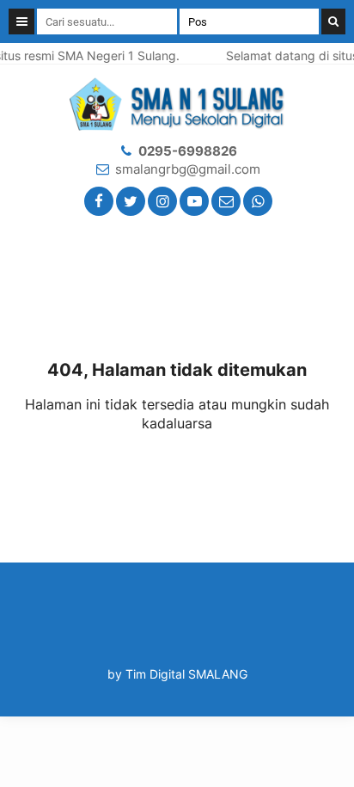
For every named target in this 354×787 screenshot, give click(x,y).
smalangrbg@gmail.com (187, 169)
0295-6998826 (187, 151)
